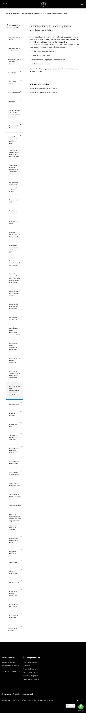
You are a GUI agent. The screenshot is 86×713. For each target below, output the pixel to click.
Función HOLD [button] (14, 404)
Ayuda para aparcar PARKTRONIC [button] (13, 593)
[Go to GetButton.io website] (81, 711)
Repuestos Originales (30, 676)
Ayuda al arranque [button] (12, 414)
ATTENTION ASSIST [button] (13, 425)
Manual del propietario (31, 679)
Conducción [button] (12, 73)
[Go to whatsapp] (81, 706)
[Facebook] (77, 700)
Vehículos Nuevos (8, 662)
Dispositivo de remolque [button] (12, 629)
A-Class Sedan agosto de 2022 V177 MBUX (31, 14)
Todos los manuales (12, 14)
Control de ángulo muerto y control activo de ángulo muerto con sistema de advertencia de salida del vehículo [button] (15, 521)
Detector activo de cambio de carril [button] (14, 540)
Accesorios (27, 665)
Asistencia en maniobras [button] (13, 616)
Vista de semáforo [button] (15, 506)
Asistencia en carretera (31, 672)
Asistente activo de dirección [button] (14, 462)
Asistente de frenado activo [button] (14, 473)
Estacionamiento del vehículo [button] (13, 127)
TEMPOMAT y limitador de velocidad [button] (13, 437)
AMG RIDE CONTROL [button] (12, 552)
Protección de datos (45, 700)
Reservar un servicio (30, 662)
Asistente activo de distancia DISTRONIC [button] (14, 450)
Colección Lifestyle (29, 669)
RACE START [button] (13, 562)
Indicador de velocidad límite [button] (14, 484)
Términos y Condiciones (11, 700)
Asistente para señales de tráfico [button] (15, 496)
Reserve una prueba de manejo (10, 666)
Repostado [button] (11, 102)
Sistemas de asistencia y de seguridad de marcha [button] (12, 140)
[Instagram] (81, 700)
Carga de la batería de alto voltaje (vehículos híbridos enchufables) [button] (14, 114)
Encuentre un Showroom (11, 671)
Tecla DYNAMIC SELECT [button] (13, 83)
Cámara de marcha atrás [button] (13, 572)
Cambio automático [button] (14, 93)
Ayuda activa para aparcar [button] (13, 605)
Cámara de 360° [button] (14, 582)
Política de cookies (29, 700)
